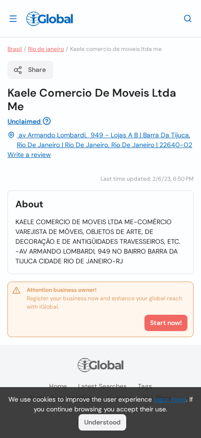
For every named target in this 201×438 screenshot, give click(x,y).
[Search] (188, 18)
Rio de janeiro (46, 49)
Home (58, 386)
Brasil (14, 49)
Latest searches (102, 386)
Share (37, 69)
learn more (170, 399)
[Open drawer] (13, 18)
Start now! (166, 322)
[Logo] (49, 18)
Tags (145, 386)
